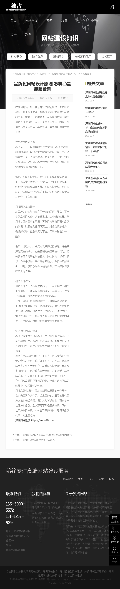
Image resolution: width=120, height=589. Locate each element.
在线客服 (115, 522)
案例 (49, 21)
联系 (28, 35)
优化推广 (106, 56)
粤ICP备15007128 (54, 579)
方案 (101, 479)
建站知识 (58, 56)
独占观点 (37, 56)
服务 (64, 21)
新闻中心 (16, 56)
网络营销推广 (83, 56)
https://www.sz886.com (42, 420)
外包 (79, 21)
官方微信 (115, 542)
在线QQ (115, 552)
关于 (13, 35)
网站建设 (31, 21)
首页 (13, 21)
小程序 (95, 21)
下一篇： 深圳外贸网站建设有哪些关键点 (33, 440)
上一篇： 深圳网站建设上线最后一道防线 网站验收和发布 (42, 435)
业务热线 (115, 532)
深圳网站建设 (29, 74)
